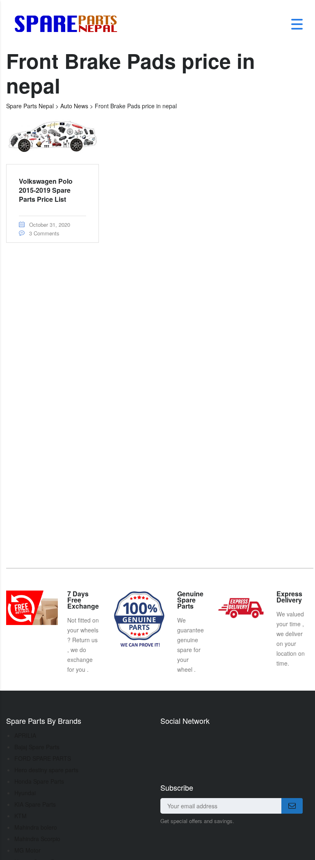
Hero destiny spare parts (46, 770)
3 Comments (43, 233)
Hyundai (25, 793)
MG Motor (27, 850)
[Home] (69, 23)
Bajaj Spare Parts (36, 747)
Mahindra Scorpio (37, 839)
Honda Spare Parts (39, 781)
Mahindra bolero (35, 827)
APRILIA (25, 735)
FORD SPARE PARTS (42, 758)
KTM (20, 816)
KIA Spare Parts (35, 804)
